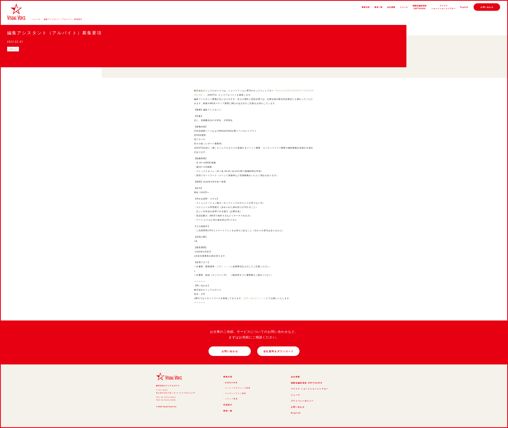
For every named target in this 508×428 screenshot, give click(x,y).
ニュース (404, 7)
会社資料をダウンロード (278, 351)
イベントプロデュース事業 (237, 388)
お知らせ (13, 49)
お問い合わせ (486, 7)
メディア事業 (231, 399)
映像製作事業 (231, 382)
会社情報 (391, 7)
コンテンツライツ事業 (235, 393)
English (464, 7)
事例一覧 (378, 7)
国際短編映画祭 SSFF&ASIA (306, 382)
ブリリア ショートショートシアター (310, 388)
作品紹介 (227, 404)
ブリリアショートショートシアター (443, 7)
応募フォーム (224, 266)
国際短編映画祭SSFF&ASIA (420, 7)
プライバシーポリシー (302, 400)
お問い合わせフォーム (254, 298)
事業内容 (366, 7)
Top (501, 424)
